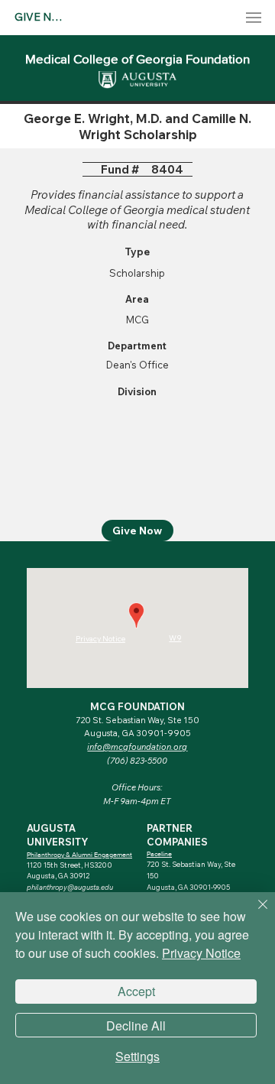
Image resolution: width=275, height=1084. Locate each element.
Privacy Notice (201, 953)
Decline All (136, 1025)
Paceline (159, 853)
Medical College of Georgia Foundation (137, 58)
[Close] (253, 913)
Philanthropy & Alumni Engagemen (78, 854)
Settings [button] (137, 1056)
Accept (136, 991)
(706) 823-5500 (137, 760)
